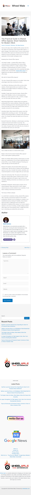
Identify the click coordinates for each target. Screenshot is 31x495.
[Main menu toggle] (28, 5)
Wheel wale (3, 473)
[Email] (14, 240)
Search (3, 316)
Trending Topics (15, 453)
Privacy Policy (15, 452)
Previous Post (4, 247)
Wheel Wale (18, 5)
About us (15, 448)
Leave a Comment (6, 45)
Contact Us (15, 450)
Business (13, 45)
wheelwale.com (26, 488)
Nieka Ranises (7, 223)
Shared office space (20, 70)
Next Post (27, 247)
